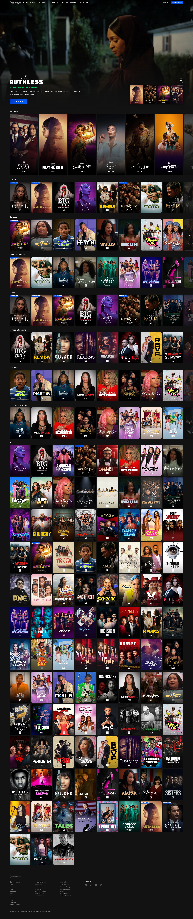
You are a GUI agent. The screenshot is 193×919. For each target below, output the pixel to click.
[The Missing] (107, 687)
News (82, 3)
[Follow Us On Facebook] (86, 885)
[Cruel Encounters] (107, 525)
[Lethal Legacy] (20, 654)
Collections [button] (54, 3)
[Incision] (107, 622)
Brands (11, 898)
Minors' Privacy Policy (40, 893)
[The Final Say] (151, 557)
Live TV (65, 3)
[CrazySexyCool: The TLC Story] (85, 525)
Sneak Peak (13, 902)
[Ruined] (63, 784)
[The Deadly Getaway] (20, 557)
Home (25, 3)
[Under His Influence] (41, 849)
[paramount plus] (15, 2)
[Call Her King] (151, 492)
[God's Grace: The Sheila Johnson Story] (129, 590)
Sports (11, 895)
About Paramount (64, 893)
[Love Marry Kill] (129, 654)
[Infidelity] (129, 622)
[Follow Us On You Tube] (96, 885)
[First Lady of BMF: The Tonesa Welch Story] (20, 590)
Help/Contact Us (64, 884)
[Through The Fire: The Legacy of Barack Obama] (85, 816)
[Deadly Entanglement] (173, 525)
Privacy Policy (38, 889)
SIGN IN (165, 3)
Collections (13, 891)
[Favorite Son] (129, 557)
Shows (11, 887)
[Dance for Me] (129, 525)
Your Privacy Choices (40, 891)
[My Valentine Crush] (63, 719)
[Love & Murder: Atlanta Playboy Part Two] (107, 654)
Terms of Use (38, 884)
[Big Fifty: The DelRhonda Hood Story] (41, 460)
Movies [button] (42, 3)
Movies (11, 889)
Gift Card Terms (39, 887)
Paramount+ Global (15, 904)
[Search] (87, 3)
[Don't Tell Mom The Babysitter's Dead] (63, 557)
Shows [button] (33, 3)
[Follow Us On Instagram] (101, 885)
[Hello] (173, 590)
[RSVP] (107, 752)
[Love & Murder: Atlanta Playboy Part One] (85, 654)
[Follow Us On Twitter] (90, 885)
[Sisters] (173, 784)
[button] (24, 144)
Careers (62, 891)
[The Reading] (129, 752)
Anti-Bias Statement (65, 895)
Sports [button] (73, 3)
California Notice (39, 895)
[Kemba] (151, 622)
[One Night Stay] (20, 752)
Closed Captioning (65, 887)
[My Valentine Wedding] (85, 719)
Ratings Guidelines (65, 889)
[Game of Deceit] (85, 590)
